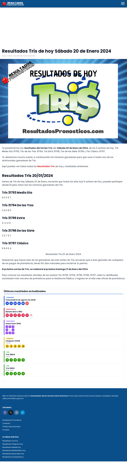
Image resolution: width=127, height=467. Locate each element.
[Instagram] (16, 412)
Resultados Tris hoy (10, 441)
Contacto (6, 423)
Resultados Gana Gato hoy (13, 454)
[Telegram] (22, 412)
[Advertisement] (63, 28)
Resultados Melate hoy (11, 447)
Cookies (5, 430)
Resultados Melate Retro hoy (14, 450)
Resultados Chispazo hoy (12, 444)
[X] (10, 412)
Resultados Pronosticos (11, 420)
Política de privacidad (11, 426)
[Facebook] (4, 412)
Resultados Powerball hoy (12, 457)
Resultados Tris (46, 166)
